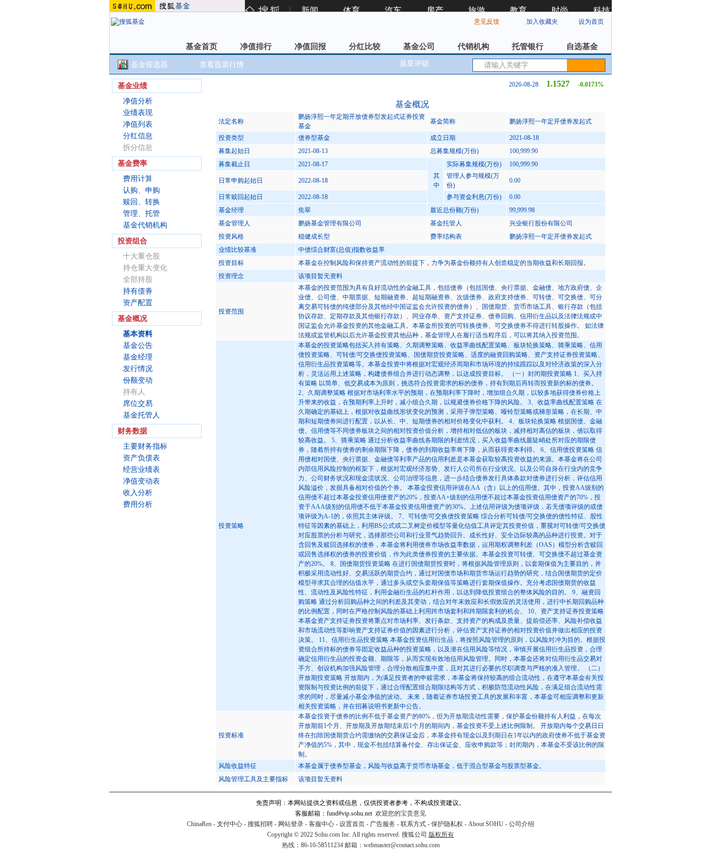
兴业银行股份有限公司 (541, 223)
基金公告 (138, 345)
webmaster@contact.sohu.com (402, 845)
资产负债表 (141, 458)
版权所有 (441, 834)
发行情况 (138, 369)
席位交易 (138, 403)
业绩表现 (138, 113)
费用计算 (138, 179)
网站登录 (290, 824)
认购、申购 (141, 190)
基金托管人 (141, 415)
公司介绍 (521, 824)
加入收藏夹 (542, 21)
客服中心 (321, 824)
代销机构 (473, 46)
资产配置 (138, 303)
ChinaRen (199, 824)
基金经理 (138, 357)
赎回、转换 (141, 202)
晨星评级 (414, 64)
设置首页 (352, 824)
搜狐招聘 (260, 824)
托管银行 (528, 46)
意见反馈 (486, 21)
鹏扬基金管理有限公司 (330, 223)
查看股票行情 (222, 65)
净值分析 (138, 101)
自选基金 (582, 46)
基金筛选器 (149, 65)
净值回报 (310, 46)
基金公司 (419, 46)
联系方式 (413, 824)
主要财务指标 (145, 446)
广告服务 (382, 824)
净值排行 (256, 46)
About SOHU (486, 824)
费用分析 (138, 504)
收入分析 (138, 493)
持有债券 (138, 291)
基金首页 (201, 46)
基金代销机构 (145, 225)
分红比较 (365, 46)
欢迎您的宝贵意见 (400, 813)
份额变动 (138, 380)
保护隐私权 (447, 824)
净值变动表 (141, 481)
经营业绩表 (141, 469)
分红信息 (138, 136)
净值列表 (138, 124)
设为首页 (591, 21)
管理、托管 (141, 213)
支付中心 (229, 824)
